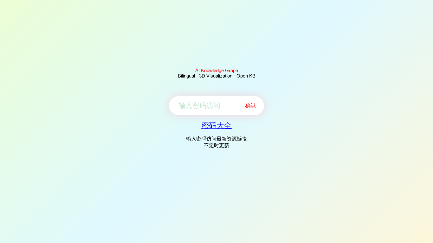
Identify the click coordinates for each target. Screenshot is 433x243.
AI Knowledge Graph (216, 70)
